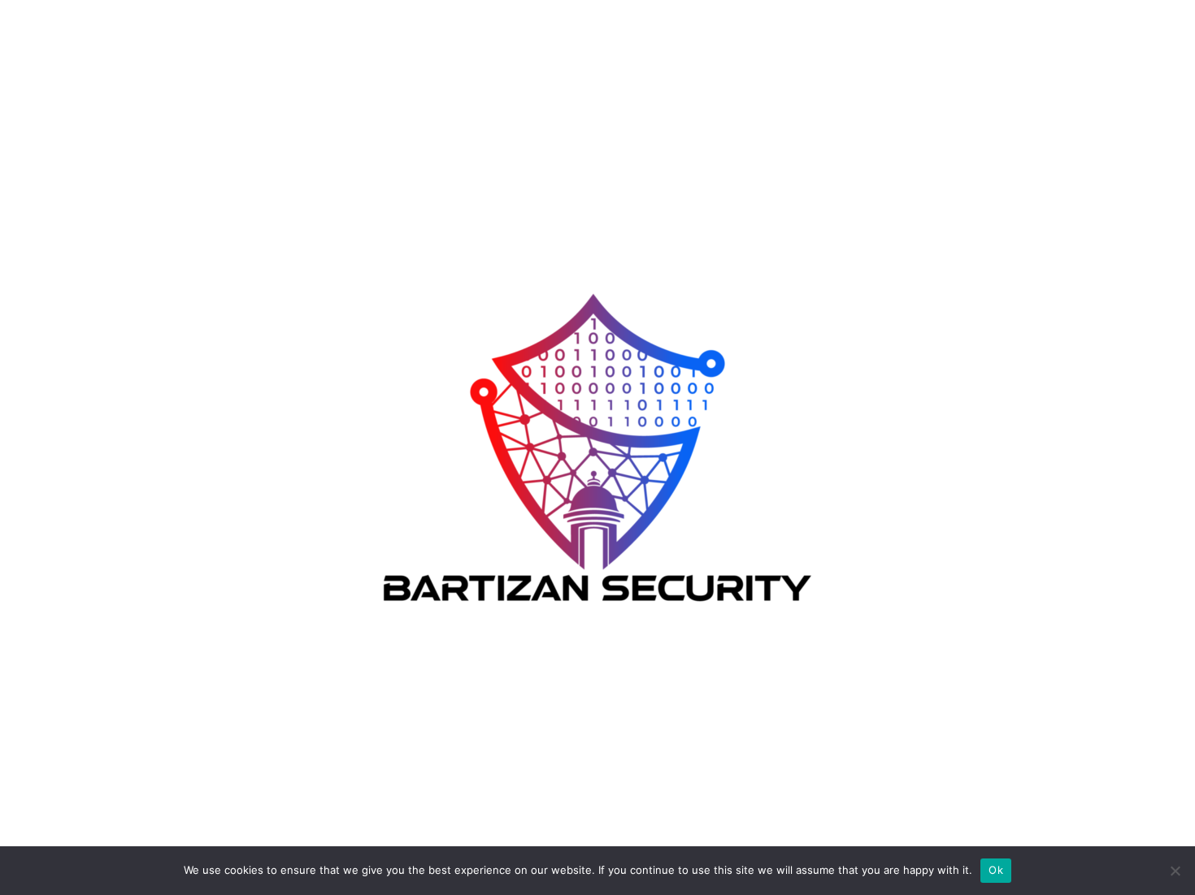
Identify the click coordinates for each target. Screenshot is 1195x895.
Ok (996, 869)
